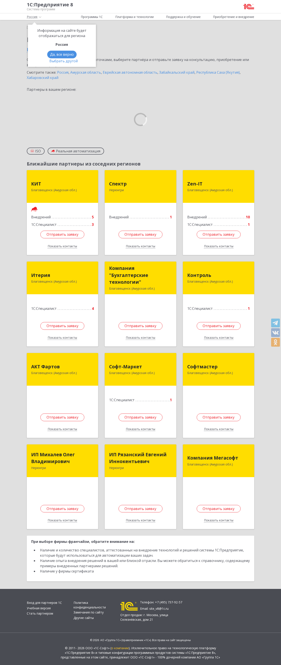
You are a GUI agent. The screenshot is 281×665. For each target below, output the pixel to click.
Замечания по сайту (89, 612)
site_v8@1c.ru (159, 608)
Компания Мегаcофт (212, 458)
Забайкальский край (177, 72)
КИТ (36, 184)
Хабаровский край (42, 77)
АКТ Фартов (45, 367)
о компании (120, 648)
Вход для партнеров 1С (44, 603)
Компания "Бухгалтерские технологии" (128, 275)
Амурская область (85, 72)
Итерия (40, 275)
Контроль (199, 275)
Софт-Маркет (125, 367)
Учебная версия (39, 608)
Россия (62, 72)
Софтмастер (202, 367)
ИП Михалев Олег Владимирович (53, 458)
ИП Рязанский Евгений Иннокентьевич (138, 458)
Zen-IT (194, 184)
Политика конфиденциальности (90, 605)
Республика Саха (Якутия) (218, 72)
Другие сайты (84, 618)
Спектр (118, 184)
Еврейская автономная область (130, 72)
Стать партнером (40, 613)
